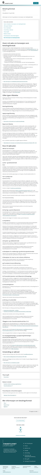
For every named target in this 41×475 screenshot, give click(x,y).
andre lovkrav (17, 92)
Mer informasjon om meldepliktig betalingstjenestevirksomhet (15, 81)
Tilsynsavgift (6, 31)
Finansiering (6, 376)
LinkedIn (20, 431)
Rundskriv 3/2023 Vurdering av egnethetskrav (12, 384)
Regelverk (6, 406)
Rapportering (6, 404)
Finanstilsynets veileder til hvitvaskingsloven (10, 294)
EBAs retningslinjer (15, 348)
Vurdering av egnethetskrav (15, 188)
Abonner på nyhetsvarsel (21, 435)
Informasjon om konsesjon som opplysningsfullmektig (14, 121)
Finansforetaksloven (8, 385)
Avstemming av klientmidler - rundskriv (11, 310)
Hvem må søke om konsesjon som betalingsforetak (15, 24)
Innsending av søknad (8, 29)
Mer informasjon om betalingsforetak (12, 37)
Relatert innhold (7, 33)
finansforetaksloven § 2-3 (31, 49)
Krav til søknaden (7, 27)
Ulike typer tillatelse (8, 26)
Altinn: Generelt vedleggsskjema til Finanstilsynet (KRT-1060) (15, 356)
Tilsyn (5, 403)
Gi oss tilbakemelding (20, 420)
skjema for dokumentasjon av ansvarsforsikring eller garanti (23, 345)
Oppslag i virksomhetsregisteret (10, 395)
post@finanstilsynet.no (28, 354)
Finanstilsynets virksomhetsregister (11, 35)
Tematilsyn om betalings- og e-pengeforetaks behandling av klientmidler (17, 311)
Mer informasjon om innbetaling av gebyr (12, 362)
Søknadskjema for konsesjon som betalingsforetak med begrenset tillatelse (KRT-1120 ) (20, 142)
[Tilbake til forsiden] (11, 2)
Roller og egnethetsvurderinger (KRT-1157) (24, 190)
